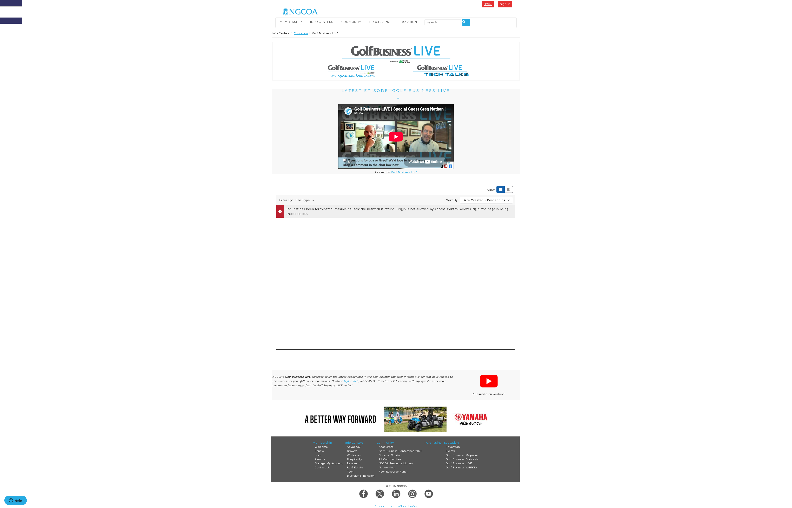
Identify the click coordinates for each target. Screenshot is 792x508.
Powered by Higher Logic (396, 506)
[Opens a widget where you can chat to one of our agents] (15, 501)
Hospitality (354, 459)
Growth (352, 451)
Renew (319, 451)
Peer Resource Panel (393, 471)
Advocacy (353, 446)
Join (488, 4)
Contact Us (322, 467)
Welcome (321, 446)
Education (407, 22)
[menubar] (489, 4)
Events (450, 451)
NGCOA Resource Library (396, 463)
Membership (291, 22)
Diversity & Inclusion (361, 475)
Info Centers (321, 22)
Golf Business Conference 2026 (400, 451)
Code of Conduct (391, 455)
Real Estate (355, 467)
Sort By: (452, 200)
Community (351, 22)
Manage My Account (329, 463)
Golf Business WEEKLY (461, 467)
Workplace (354, 455)
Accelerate (386, 446)
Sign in (505, 4)
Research (353, 463)
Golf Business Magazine (462, 455)
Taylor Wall (350, 381)
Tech (350, 471)
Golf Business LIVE (404, 172)
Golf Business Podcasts (462, 459)
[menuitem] (489, 4)
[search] (466, 22)
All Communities (390, 459)
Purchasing (379, 22)
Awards (320, 459)
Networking (386, 467)
